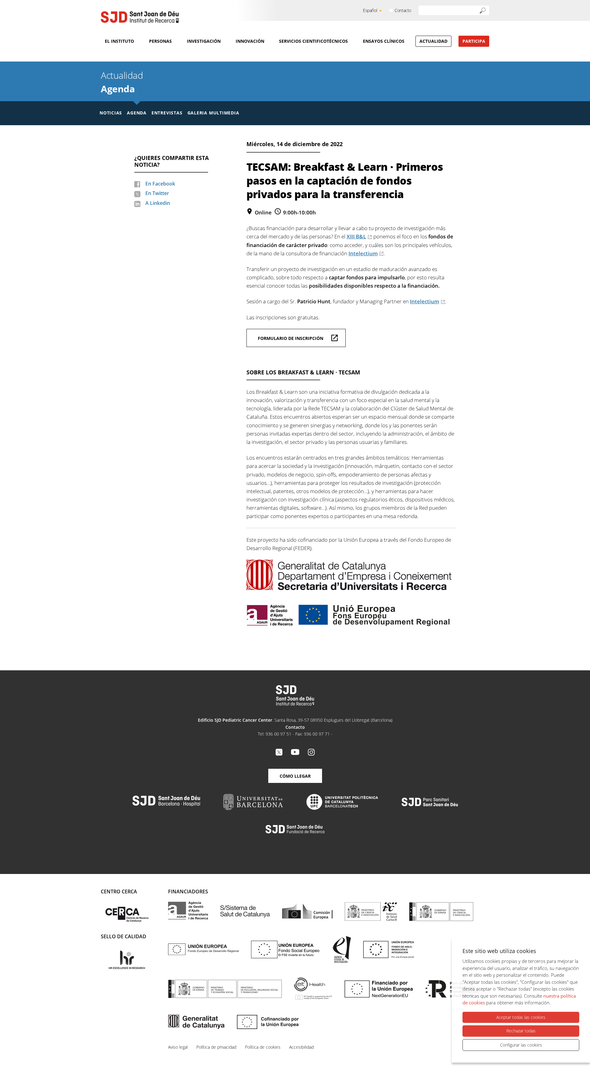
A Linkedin (157, 203)
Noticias (111, 113)
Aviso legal (178, 1047)
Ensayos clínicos (383, 41)
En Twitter (157, 193)
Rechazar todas (521, 1031)
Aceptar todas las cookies (520, 1017)
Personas (160, 41)
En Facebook (160, 183)
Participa (473, 41)
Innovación (250, 41)
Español (370, 10)
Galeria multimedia (213, 113)
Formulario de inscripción (290, 338)
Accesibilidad (301, 1047)
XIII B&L (356, 236)
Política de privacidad (216, 1047)
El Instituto (119, 41)
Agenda (118, 88)
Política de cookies (263, 1047)
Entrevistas (167, 113)
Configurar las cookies (521, 1045)
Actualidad (433, 41)
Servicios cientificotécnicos (313, 41)
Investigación (204, 41)
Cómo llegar (295, 776)
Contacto (403, 10)
